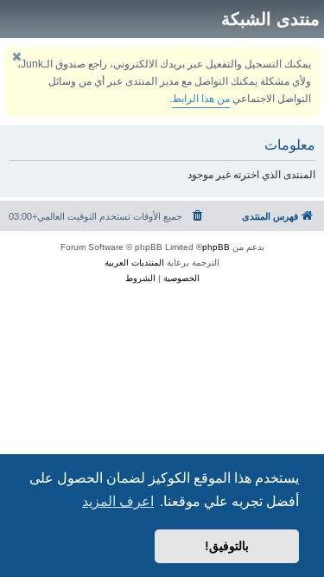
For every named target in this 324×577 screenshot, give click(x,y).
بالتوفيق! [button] (227, 546)
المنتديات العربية (134, 262)
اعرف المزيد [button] (118, 501)
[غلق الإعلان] (16, 56)
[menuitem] (197, 216)
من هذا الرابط (201, 99)
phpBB (216, 247)
